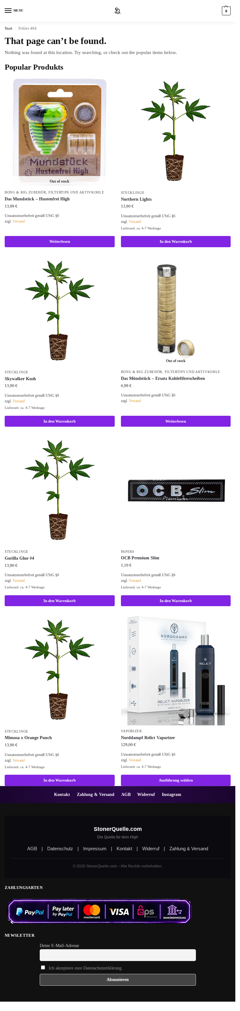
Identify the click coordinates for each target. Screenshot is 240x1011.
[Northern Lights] (176, 132)
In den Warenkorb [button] (176, 241)
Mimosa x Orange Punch (28, 737)
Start (8, 28)
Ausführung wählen (176, 780)
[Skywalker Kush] (60, 311)
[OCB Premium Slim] (176, 491)
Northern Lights (136, 199)
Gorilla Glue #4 (19, 558)
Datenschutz (60, 848)
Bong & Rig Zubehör (25, 192)
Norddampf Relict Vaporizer (148, 737)
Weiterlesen (59, 241)
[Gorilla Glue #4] (60, 491)
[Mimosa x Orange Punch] (60, 670)
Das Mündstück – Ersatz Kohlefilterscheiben (163, 378)
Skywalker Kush (20, 378)
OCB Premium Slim (140, 558)
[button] (225, 11)
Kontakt (62, 794)
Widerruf (146, 794)
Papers (127, 551)
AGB (126, 794)
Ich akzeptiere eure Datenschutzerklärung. (86, 968)
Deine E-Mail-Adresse (59, 945)
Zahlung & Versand (95, 794)
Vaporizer (131, 731)
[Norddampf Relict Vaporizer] (176, 670)
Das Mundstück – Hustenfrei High (37, 199)
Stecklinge (133, 192)
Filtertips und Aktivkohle (76, 192)
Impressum (95, 848)
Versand (18, 221)
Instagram (171, 794)
